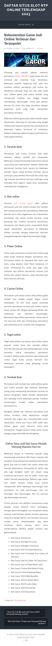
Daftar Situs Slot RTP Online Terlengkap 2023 (26, 9)
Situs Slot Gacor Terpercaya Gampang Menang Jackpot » (27, 622)
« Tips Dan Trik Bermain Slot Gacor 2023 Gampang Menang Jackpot (23, 613)
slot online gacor (23, 203)
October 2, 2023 (11, 48)
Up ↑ (27, 640)
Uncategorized (20, 600)
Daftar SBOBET (22, 76)
